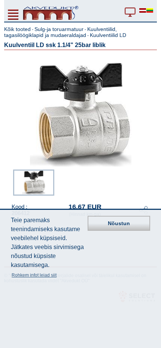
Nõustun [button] (119, 223)
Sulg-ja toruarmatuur (58, 29)
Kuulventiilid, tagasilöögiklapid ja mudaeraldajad (60, 32)
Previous (9, 181)
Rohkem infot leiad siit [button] (34, 275)
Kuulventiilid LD (108, 35)
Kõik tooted (17, 29)
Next (151, 181)
